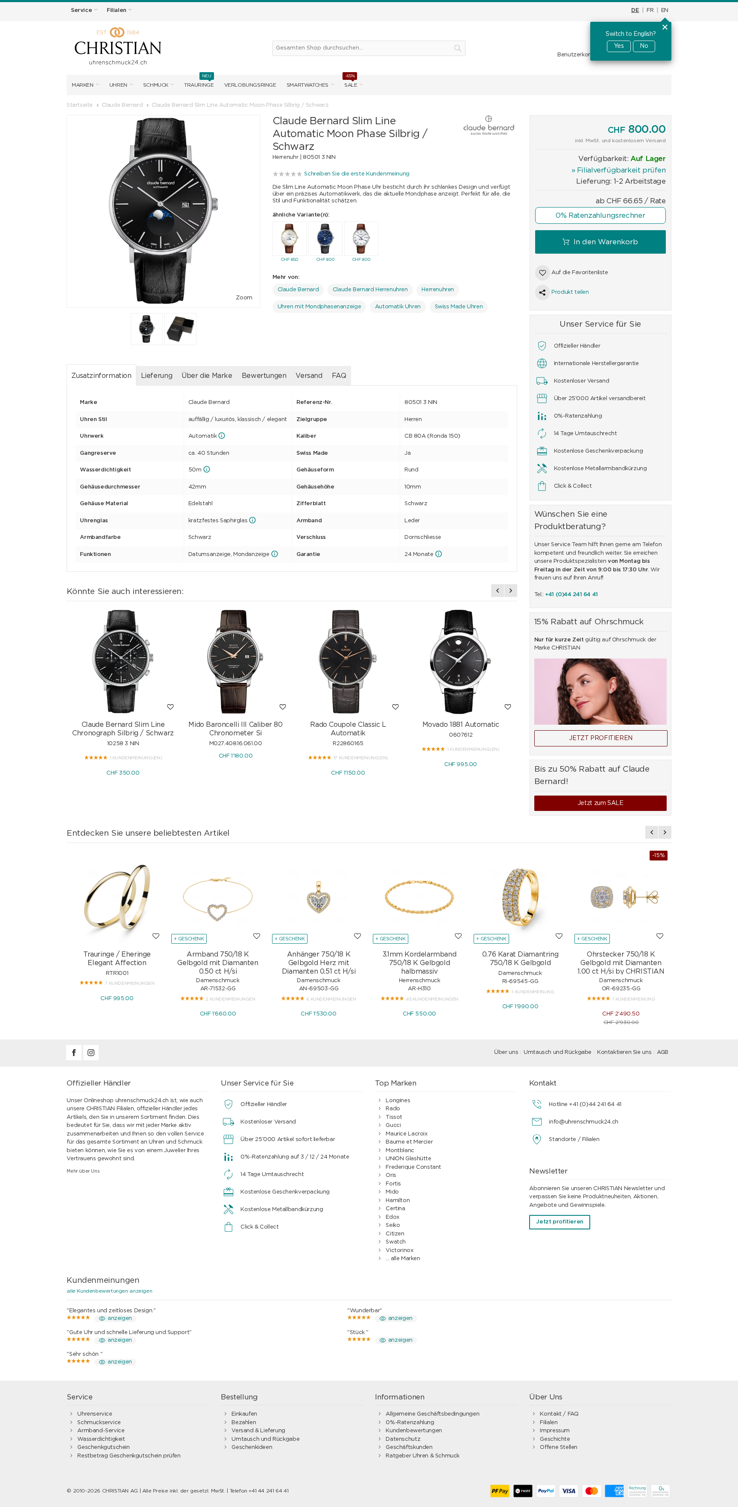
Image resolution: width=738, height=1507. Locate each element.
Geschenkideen (251, 1447)
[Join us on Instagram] (91, 1059)
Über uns (506, 1052)
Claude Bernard (298, 290)
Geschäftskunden (409, 1447)
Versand (309, 375)
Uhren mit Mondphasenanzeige (319, 307)
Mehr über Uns (83, 1171)
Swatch (396, 1242)
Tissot (394, 1117)
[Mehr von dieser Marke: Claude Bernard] (480, 126)
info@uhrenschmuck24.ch (583, 1122)
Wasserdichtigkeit (101, 1439)
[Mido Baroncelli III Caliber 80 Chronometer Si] (236, 662)
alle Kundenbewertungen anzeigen (109, 1290)
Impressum (555, 1431)
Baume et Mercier (409, 1142)
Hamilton (398, 1200)
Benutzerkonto (577, 55)
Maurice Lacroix (406, 1134)
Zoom (244, 298)
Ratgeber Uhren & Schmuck (423, 1456)
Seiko (393, 1225)
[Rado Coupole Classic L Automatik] (348, 662)
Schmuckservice (99, 1422)
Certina (395, 1208)
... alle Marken (403, 1258)
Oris (391, 1175)
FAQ (339, 375)
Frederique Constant (413, 1167)
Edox (392, 1217)
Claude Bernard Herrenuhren (370, 290)
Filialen (548, 1422)
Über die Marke (207, 375)
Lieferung (157, 375)
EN (664, 10)
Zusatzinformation (101, 375)
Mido (392, 1192)
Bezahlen (243, 1422)
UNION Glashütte (408, 1159)
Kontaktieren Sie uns (624, 1052)
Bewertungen (264, 375)
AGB (662, 1052)
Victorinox (399, 1250)
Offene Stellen (558, 1447)
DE (635, 10)
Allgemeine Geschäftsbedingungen (432, 1414)
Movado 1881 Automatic (460, 724)
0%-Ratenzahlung (410, 1422)
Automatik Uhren (398, 307)
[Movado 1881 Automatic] (461, 662)
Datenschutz (403, 1439)
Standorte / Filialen (574, 1139)
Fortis (393, 1184)
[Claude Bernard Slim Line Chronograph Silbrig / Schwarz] (123, 662)
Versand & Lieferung (258, 1431)
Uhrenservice (94, 1414)
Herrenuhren (438, 290)
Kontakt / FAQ (559, 1414)
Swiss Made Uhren (459, 307)
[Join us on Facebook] (74, 1059)
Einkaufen (244, 1414)
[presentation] (497, 590)
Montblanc (400, 1150)
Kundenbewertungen (414, 1431)
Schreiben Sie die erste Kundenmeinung (357, 174)
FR (650, 10)
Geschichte (555, 1439)
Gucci (393, 1125)
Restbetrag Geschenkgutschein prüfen (128, 1456)
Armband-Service (100, 1431)
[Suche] (458, 48)
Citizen (395, 1234)
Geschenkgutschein (103, 1447)
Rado (393, 1109)
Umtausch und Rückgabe (558, 1052)
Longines (398, 1100)
